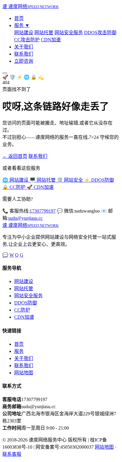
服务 (22, 25)
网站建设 (23, 32)
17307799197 (43, 210)
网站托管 (43, 32)
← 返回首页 (14, 156)
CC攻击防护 (27, 39)
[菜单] (4, 73)
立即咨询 (23, 61)
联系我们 (23, 53)
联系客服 (11, 454)
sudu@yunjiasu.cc (25, 218)
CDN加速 (51, 39)
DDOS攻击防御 (100, 32)
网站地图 (23, 372)
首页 (19, 18)
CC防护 (22, 309)
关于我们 (23, 46)
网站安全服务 (68, 32)
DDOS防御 (25, 302)
